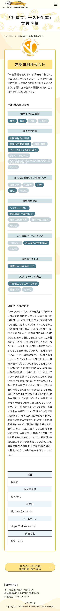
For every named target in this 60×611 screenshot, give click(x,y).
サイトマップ (30, 602)
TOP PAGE (9, 36)
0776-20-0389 (21, 596)
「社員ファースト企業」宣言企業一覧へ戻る (30, 567)
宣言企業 (21, 36)
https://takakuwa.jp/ (23, 526)
